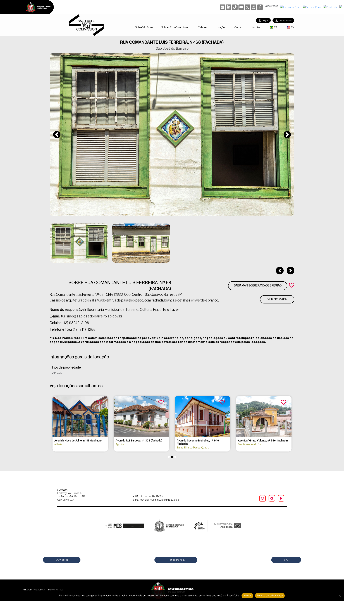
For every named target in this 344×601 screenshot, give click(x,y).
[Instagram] (253, 7)
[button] (56, 134)
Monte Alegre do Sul (249, 444)
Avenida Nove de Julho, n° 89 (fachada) (78, 440)
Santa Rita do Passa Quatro (193, 447)
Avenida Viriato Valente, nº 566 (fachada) (263, 440)
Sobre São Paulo (144, 27)
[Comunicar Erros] (341, 7)
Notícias (256, 27)
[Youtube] (241, 7)
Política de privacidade (270, 595)
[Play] (281, 498)
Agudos (120, 444)
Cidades (202, 27)
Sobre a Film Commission (175, 27)
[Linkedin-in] (228, 7)
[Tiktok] (235, 7)
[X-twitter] (247, 7)
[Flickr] (222, 7)
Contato (238, 27)
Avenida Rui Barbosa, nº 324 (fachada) (139, 440)
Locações (221, 27)
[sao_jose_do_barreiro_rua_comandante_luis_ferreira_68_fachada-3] (172, 134)
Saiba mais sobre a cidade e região (257, 285)
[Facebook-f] (260, 7)
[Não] (339, 595)
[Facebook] (272, 498)
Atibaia (58, 444)
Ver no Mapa (277, 299)
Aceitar (247, 595)
